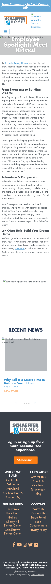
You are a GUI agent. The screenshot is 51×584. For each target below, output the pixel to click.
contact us (20, 248)
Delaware (13, 484)
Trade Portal (38, 517)
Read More (11, 390)
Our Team (38, 485)
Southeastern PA (13, 493)
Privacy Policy (38, 530)
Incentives (13, 509)
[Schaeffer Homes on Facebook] (13, 544)
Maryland (13, 489)
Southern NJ (12, 497)
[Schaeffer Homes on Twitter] (30, 544)
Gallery (12, 517)
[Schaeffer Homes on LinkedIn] (36, 544)
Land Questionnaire (38, 523)
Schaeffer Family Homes (16, 63)
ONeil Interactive (37, 574)
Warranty (38, 509)
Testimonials (38, 489)
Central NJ (12, 480)
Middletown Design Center (13, 531)
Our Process (38, 477)
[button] (22, 403)
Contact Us (38, 513)
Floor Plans (13, 513)
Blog (38, 494)
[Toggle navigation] (6, 31)
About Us (38, 481)
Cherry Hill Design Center (13, 523)
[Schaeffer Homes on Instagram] (25, 544)
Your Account (26, 459)
